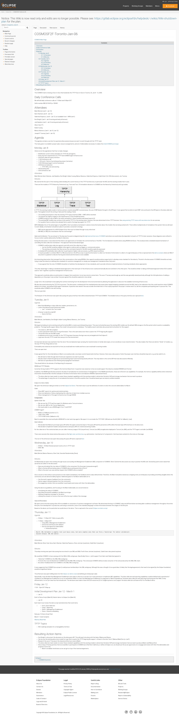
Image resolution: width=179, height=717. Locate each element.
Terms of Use (68, 686)
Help (6, 46)
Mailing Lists (94, 692)
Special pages (9, 59)
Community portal (10, 36)
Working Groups (137, 6)
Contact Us (39, 686)
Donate (38, 689)
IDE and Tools (122, 683)
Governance (40, 695)
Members (149, 6)
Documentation (95, 686)
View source (53, 28)
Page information (10, 52)
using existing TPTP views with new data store (136, 220)
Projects (126, 6)
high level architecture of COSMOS (95, 236)
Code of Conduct (41, 698)
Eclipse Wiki (8, 12)
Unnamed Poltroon (114, 669)
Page (35, 28)
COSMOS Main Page (40, 39)
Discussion (43, 28)
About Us (39, 683)
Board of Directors (41, 704)
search (16, 25)
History (62, 28)
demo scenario (158, 253)
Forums (93, 695)
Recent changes (10, 41)
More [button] (157, 6)
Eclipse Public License (70, 692)
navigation (10, 25)
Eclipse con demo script (100, 508)
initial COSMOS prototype (111, 144)
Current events (9, 38)
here (142, 295)
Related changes (10, 61)
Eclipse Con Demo (70, 385)
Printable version (10, 57)
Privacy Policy (68, 683)
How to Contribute (96, 689)
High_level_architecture (76, 434)
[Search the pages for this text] (27, 28)
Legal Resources (69, 695)
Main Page (8, 33)
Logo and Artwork (41, 701)
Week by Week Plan (40, 619)
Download (171, 6)
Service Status (122, 698)
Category (38, 658)
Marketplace (94, 698)
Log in (165, 1)
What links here (9, 64)
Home (2, 12)
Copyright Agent (68, 689)
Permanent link (9, 54)
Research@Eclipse (123, 692)
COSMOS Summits (45, 660)
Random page (9, 43)
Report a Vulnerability (124, 695)
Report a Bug (95, 683)
